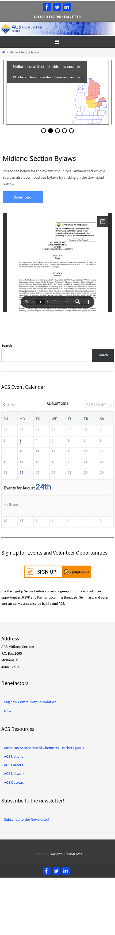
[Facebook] (47, 7)
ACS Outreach (15, 780)
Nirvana (56, 852)
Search (6, 345)
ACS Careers (13, 763)
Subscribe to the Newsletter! (57, 16)
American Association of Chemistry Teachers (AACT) (45, 745)
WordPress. (74, 852)
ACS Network (14, 771)
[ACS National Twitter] (57, 7)
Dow (7, 708)
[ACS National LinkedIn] (67, 7)
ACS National (14, 754)
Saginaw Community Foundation (30, 700)
